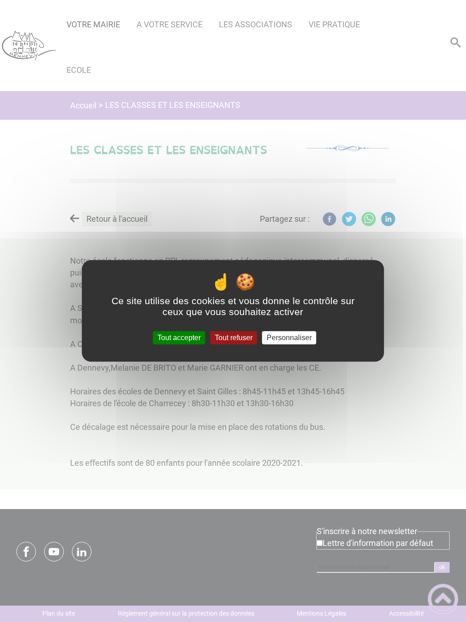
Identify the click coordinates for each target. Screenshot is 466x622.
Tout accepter (179, 338)
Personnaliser (289, 338)
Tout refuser (234, 338)
